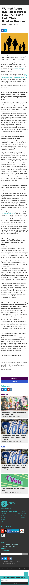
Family (25, 362)
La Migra (23, 364)
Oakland (14, 365)
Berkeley (18, 362)
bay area (6, 362)
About (2, 542)
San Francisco (23, 365)
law (26, 364)
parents (17, 365)
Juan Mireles (16, 416)
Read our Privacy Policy (8, 569)
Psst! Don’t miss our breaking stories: (14, 577)
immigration (18, 364)
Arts (15, 511)
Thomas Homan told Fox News (14, 61)
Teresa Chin (8, 369)
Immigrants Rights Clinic (8, 364)
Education (3, 513)
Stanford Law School (6, 366)
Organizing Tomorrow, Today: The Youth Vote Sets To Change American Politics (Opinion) (14, 437)
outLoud (3, 522)
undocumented (14, 366)
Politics (14, 381)
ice (1, 364)
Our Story (3, 548)
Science (3, 524)
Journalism (14, 378)
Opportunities (14, 544)
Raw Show (23, 513)
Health (2, 515)
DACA (22, 362)
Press (13, 546)
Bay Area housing (12, 362)
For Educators (5, 550)
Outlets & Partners (6, 546)
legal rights (3, 365)
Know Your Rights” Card (8, 213)
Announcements (6, 544)
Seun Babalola (17, 441)
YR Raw (23, 511)
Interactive (11, 511)
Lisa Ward (9, 365)
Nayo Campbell (17, 492)
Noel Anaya (16, 24)
